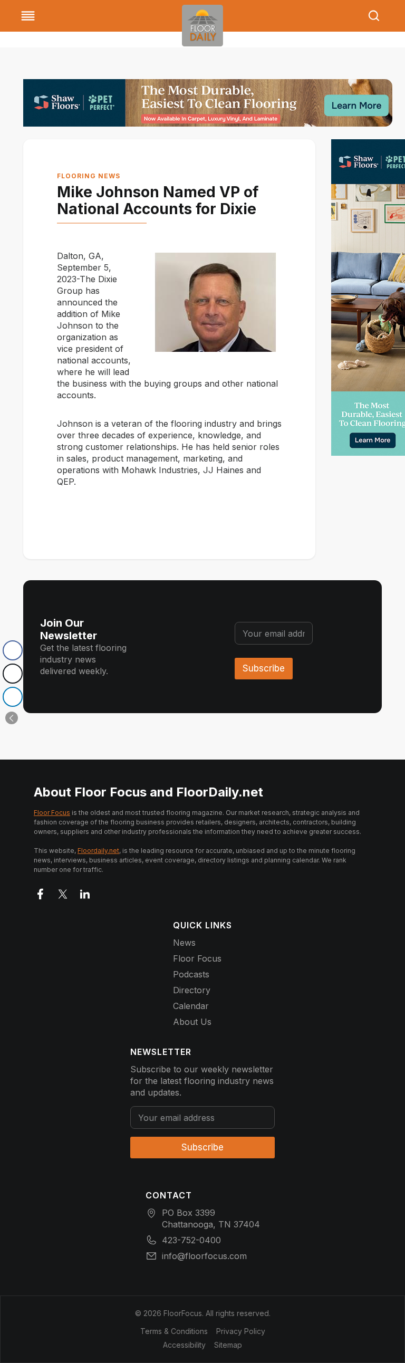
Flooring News (88, 176)
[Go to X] (63, 892)
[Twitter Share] (13, 674)
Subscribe (264, 668)
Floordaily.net (98, 851)
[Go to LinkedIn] (85, 892)
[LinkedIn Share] (13, 697)
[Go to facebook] (40, 892)
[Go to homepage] (202, 25)
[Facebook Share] (13, 650)
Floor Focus (52, 813)
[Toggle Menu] (28, 16)
